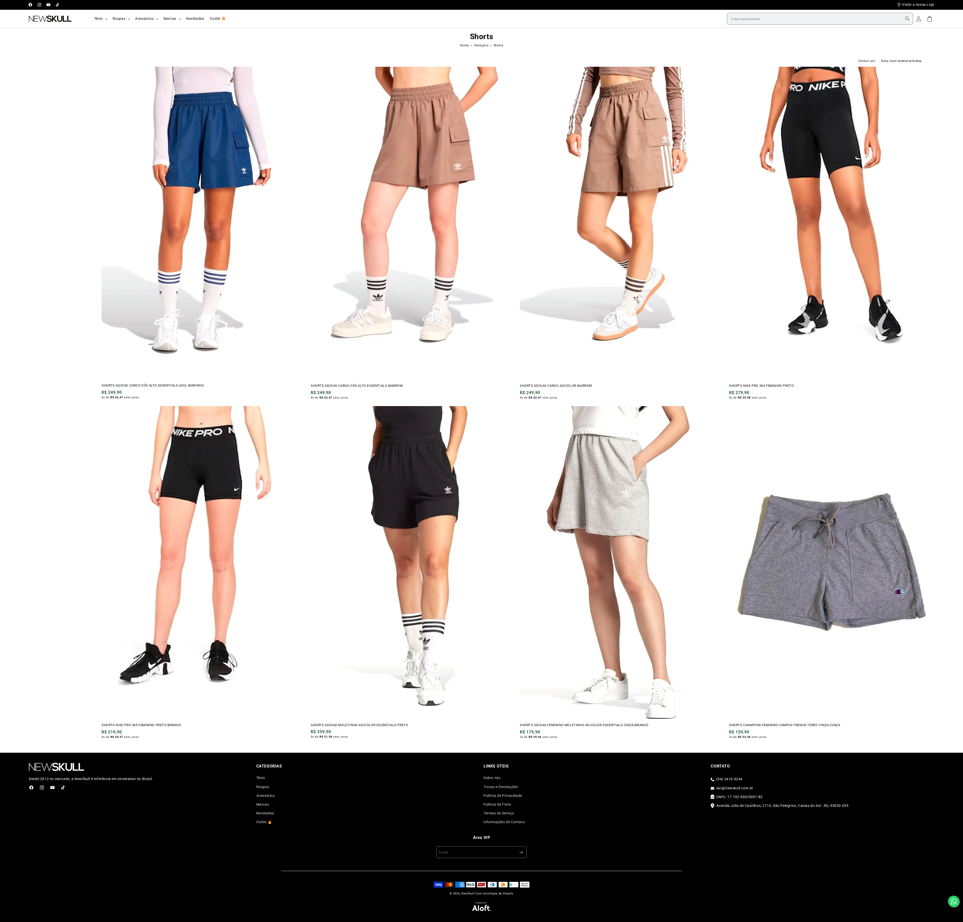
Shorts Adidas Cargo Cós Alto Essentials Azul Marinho (153, 385)
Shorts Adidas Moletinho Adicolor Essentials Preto (359, 725)
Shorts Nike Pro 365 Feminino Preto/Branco (141, 725)
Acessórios (265, 796)
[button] (100, 18)
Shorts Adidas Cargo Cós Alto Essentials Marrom (357, 386)
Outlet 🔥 (264, 822)
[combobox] (820, 18)
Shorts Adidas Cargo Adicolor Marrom (556, 386)
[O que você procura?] (907, 18)
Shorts (498, 45)
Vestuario (481, 45)
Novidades (265, 813)
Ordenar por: (867, 61)
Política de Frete (497, 804)
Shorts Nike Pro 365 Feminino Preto (761, 386)
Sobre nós (492, 778)
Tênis (260, 778)
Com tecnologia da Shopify (494, 893)
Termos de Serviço (499, 813)
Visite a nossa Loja (918, 5)
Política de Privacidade (503, 796)
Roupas (262, 787)
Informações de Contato (504, 822)
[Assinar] (520, 852)
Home (464, 45)
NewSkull (468, 893)
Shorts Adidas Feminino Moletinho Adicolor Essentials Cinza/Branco (584, 725)
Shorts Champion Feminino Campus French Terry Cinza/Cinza (784, 725)
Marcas (262, 804)
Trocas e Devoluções (501, 787)
